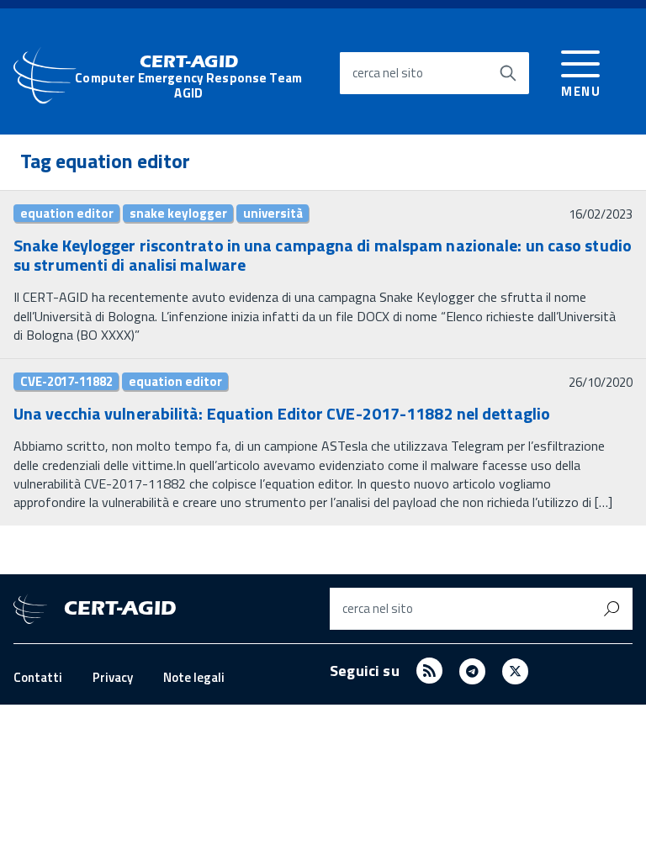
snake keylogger (178, 213)
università (273, 213)
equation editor (67, 213)
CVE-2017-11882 (66, 381)
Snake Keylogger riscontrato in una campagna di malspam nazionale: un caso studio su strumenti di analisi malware (322, 254)
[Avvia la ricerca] (508, 73)
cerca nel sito (387, 73)
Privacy (113, 677)
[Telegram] (472, 670)
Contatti (37, 677)
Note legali (194, 677)
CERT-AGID (188, 77)
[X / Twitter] (515, 670)
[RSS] (429, 670)
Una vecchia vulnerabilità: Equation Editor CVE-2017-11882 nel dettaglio (281, 413)
